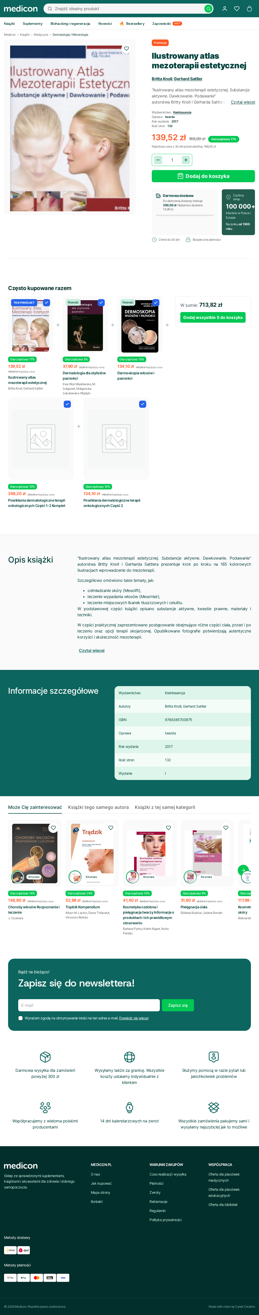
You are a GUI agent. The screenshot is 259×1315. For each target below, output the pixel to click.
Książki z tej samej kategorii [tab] (165, 807)
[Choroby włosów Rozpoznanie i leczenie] (34, 853)
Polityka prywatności (165, 1220)
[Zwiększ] (186, 160)
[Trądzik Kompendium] (92, 854)
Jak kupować (101, 1183)
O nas (95, 1174)
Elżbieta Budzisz (191, 913)
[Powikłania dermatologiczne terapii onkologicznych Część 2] (116, 439)
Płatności (156, 1183)
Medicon (10, 34)
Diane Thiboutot (98, 913)
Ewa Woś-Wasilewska (77, 384)
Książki (25, 34)
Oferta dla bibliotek (223, 1204)
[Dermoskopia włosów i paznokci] (139, 326)
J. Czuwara (15, 918)
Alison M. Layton (76, 913)
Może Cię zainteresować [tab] (35, 807)
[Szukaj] (208, 9)
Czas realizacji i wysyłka (167, 1174)
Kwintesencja (182, 112)
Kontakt (97, 1201)
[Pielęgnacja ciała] (207, 853)
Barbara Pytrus (132, 929)
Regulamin (157, 1210)
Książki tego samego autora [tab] (98, 807)
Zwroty (154, 1192)
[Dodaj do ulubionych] (126, 49)
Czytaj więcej (243, 102)
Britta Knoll (162, 78)
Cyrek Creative (245, 1306)
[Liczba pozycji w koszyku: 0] (249, 8)
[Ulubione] (237, 9)
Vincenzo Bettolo (77, 917)
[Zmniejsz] (158, 160)
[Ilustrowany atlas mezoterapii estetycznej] (30, 326)
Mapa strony (100, 1192)
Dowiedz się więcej (133, 1018)
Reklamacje (158, 1201)
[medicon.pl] (20, 8)
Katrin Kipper (151, 929)
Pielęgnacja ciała (194, 907)
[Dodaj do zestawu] (46, 302)
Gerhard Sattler (188, 78)
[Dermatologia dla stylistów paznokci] (85, 325)
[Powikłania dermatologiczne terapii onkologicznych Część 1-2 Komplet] (41, 439)
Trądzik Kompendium (83, 907)
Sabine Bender (213, 913)
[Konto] (225, 9)
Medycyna (41, 34)
